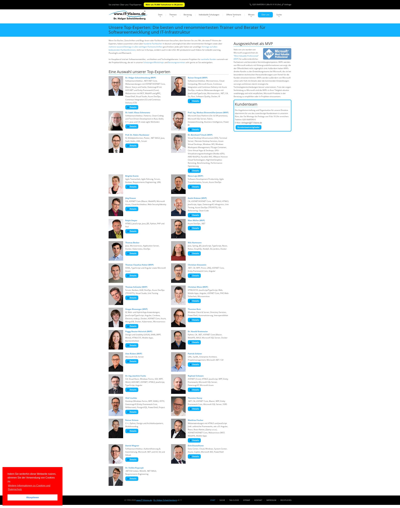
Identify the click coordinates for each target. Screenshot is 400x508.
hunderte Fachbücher (153, 43)
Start (160, 14)
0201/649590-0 (259, 4)
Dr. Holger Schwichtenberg (165, 500)
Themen (173, 14)
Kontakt (258, 500)
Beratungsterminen (176, 62)
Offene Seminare (233, 14)
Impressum (271, 500)
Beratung (188, 14)
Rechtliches (285, 500)
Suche (279, 14)
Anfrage (287, 4)
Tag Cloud (234, 500)
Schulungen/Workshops (153, 62)
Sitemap (246, 500)
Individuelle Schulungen (209, 14)
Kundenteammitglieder (249, 127)
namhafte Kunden (208, 59)
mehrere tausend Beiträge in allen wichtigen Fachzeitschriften (135, 46)
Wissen (251, 14)
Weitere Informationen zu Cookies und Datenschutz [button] (29, 487)
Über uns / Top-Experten (130, 4)
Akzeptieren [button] (32, 497)
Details (133, 107)
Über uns (265, 14)
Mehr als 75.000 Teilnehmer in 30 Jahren (164, 4)
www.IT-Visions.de (144, 500)
